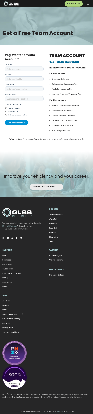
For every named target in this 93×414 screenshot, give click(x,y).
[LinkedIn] (3, 238)
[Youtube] (8, 238)
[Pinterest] (21, 238)
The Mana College (56, 275)
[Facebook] (16, 238)
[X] (12, 238)
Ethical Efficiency (9, 226)
